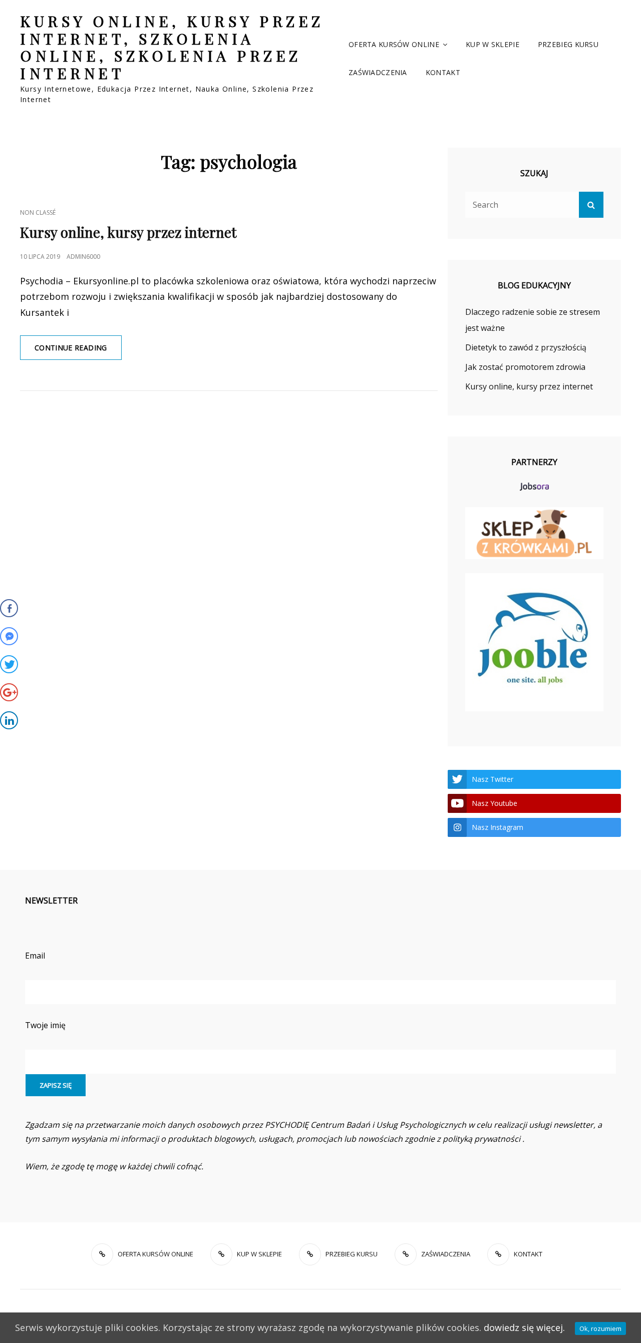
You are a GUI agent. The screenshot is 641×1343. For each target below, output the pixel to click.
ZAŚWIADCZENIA (378, 72)
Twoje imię (45, 1025)
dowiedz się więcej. (524, 1327)
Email (35, 955)
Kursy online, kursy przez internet (128, 232)
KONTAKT (443, 72)
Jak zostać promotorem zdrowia (525, 366)
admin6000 (83, 256)
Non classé (38, 212)
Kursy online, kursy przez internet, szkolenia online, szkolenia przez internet (172, 47)
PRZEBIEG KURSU (568, 44)
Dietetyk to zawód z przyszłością (525, 347)
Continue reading (78, 351)
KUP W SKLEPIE (492, 44)
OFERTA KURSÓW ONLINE (394, 44)
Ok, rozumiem (600, 1328)
